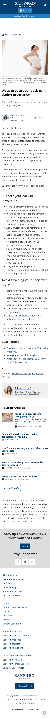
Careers (7, 603)
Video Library (9, 587)
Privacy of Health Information (22, 699)
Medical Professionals (14, 579)
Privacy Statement (40, 699)
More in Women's (11, 488)
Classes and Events (12, 595)
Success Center (34, 709)
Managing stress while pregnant (22, 355)
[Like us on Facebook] (18, 562)
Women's (17, 35)
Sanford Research (11, 643)
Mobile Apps (9, 583)
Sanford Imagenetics (13, 639)
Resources (8, 619)
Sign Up (25, 546)
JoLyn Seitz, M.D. (21, 392)
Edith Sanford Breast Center (17, 655)
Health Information (21, 373)
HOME (7, 35)
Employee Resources (19, 709)
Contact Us (23, 686)
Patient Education (12, 623)
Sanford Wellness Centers (16, 663)
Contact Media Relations (15, 607)
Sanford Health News (13, 591)
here (4, 521)
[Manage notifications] (44, 713)
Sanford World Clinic (13, 659)
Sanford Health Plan (13, 631)
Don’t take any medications (20, 315)
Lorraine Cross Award (13, 667)
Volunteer (8, 615)
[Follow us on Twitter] (25, 562)
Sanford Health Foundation (16, 635)
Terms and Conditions (18, 703)
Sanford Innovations (13, 647)
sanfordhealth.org (34, 703)
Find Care (27, 10)
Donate (6, 611)
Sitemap (7, 699)
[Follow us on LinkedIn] (32, 562)
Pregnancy (37, 373)
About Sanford (10, 575)
